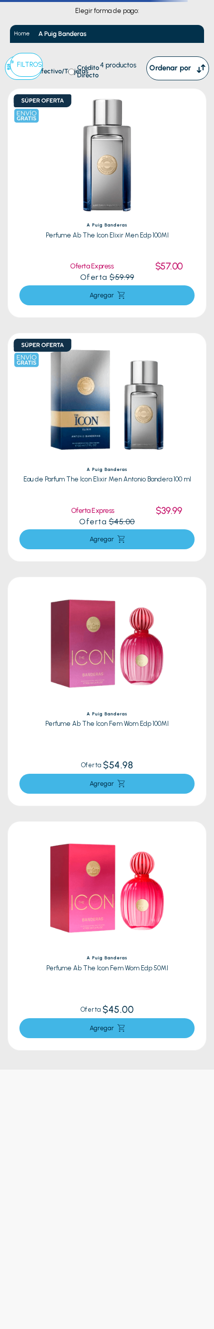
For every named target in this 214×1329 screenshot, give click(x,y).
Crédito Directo (88, 71)
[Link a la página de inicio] (22, 33)
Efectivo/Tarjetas (63, 71)
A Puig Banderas (62, 33)
